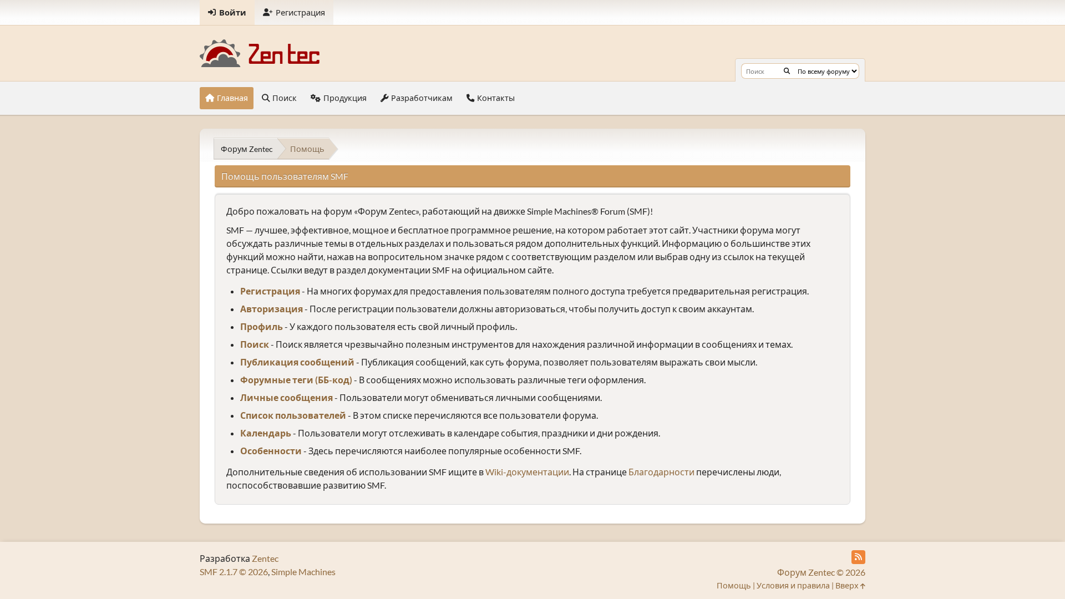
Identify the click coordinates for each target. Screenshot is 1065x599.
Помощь (734, 585)
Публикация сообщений (297, 362)
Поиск (254, 344)
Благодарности (661, 471)
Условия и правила (793, 585)
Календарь (265, 433)
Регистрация (270, 291)
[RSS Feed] (858, 557)
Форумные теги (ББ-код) (296, 379)
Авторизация (271, 308)
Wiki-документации (527, 471)
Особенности (271, 450)
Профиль (261, 326)
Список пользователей (293, 415)
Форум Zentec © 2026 (821, 572)
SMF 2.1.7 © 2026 (234, 571)
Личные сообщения (286, 397)
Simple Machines (303, 571)
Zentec (265, 558)
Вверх (847, 585)
